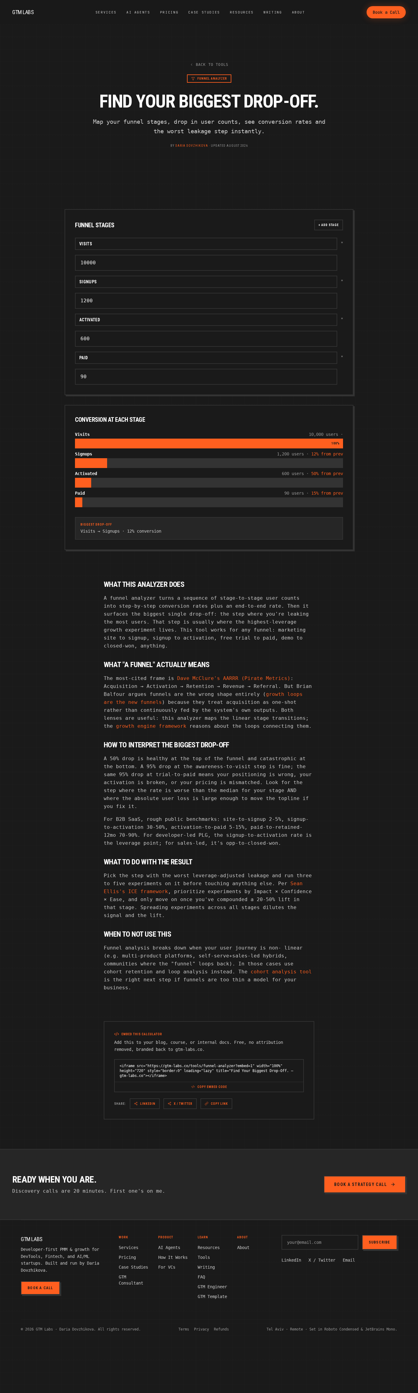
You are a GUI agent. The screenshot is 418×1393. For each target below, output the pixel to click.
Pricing (169, 12)
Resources (242, 12)
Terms (183, 1329)
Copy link (219, 1103)
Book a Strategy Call (360, 1184)
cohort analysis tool (281, 972)
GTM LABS (23, 12)
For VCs (166, 1267)
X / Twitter (183, 1103)
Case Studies (204, 12)
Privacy (201, 1329)
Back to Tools (212, 64)
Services (106, 12)
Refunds (221, 1329)
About (298, 12)
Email (349, 1260)
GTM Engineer (212, 1286)
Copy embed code (212, 1087)
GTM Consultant (131, 1279)
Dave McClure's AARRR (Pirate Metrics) (233, 678)
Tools (204, 1257)
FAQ (201, 1276)
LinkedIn (147, 1103)
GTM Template (212, 1296)
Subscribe (379, 1242)
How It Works (173, 1257)
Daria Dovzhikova (191, 145)
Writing (272, 12)
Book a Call (386, 12)
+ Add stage (329, 225)
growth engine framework (151, 726)
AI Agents (138, 12)
